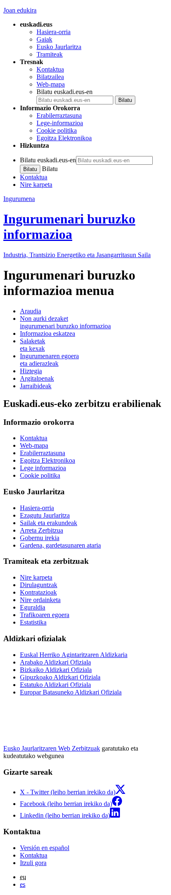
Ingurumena (19, 198)
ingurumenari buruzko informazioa (65, 322)
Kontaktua (50, 69)
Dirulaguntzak (38, 584)
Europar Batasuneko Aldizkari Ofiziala (71, 692)
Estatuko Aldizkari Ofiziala (55, 684)
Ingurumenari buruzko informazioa (69, 226)
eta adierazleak (49, 359)
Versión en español (44, 847)
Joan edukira (20, 10)
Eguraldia (32, 607)
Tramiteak (50, 54)
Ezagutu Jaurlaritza (45, 515)
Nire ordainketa (40, 599)
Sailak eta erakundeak (48, 522)
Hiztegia (31, 370)
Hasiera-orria (54, 31)
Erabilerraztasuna (59, 115)
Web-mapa (51, 84)
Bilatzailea (50, 76)
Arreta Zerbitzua (41, 530)
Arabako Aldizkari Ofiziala (55, 662)
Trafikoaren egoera (44, 614)
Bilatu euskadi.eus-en (65, 91)
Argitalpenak (37, 378)
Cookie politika (57, 130)
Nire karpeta (36, 184)
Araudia (30, 311)
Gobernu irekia (39, 537)
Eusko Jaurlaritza (59, 46)
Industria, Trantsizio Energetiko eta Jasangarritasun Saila (77, 254)
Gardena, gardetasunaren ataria (60, 545)
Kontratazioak (38, 592)
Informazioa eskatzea (47, 333)
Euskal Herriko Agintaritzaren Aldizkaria (73, 654)
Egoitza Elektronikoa (64, 137)
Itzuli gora (33, 862)
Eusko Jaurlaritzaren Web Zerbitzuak (51, 748)
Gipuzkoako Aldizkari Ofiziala (60, 677)
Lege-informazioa (60, 122)
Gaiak (44, 39)
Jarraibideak (35, 385)
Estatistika (33, 622)
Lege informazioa (43, 467)
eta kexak (32, 344)
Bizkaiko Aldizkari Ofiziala (56, 669)
